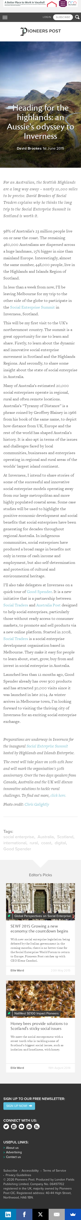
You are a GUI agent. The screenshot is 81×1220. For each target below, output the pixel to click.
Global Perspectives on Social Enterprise (42, 916)
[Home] (40, 31)
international (14, 842)
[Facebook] (14, 1126)
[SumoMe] (73, 1214)
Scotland (65, 836)
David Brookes (29, 148)
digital (60, 842)
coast (46, 842)
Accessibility (30, 1170)
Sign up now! (17, 1106)
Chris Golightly (37, 804)
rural (34, 842)
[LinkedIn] (8, 1214)
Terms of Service (54, 1170)
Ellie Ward (17, 970)
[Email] (57, 1214)
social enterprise (18, 836)
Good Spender (39, 591)
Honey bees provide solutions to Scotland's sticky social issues (39, 1026)
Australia (46, 836)
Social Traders (15, 605)
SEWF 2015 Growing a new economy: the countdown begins (39, 929)
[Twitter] (6, 1126)
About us (12, 1148)
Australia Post (48, 605)
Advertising (14, 1152)
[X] (40, 1214)
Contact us (13, 1157)
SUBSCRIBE (63, 17)
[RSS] (37, 1126)
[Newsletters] (29, 1126)
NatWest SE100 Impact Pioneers (36, 1013)
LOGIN (47, 17)
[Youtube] (21, 1126)
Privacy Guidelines (18, 1175)
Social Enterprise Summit (32, 307)
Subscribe (10, 1170)
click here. (58, 795)
